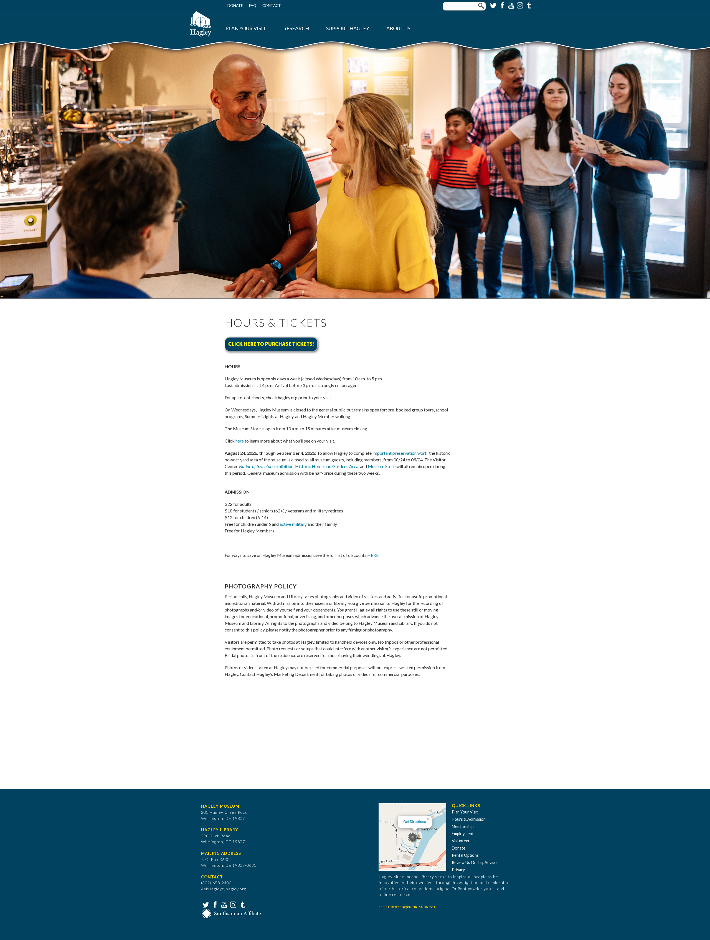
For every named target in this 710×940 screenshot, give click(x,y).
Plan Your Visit (245, 28)
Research (296, 28)
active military (293, 524)
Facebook (502, 5)
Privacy (458, 869)
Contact (271, 5)
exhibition (266, 466)
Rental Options (465, 855)
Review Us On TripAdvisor (475, 862)
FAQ (252, 5)
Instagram (519, 5)
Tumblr (528, 5)
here (239, 440)
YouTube (510, 5)
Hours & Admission (469, 819)
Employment (463, 833)
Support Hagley (347, 28)
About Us (398, 28)
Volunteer (461, 840)
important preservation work (399, 453)
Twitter (493, 5)
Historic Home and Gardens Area (326, 466)
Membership (463, 826)
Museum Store (381, 466)
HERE (373, 555)
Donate (235, 5)
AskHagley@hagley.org (223, 888)
